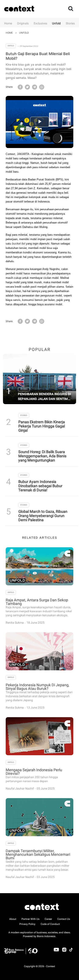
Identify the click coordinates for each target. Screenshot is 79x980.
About (12, 919)
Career (48, 919)
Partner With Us (30, 919)
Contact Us (63, 919)
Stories (70, 23)
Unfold (56, 23)
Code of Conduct (50, 924)
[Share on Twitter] (27, 87)
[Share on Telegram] (34, 87)
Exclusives (40, 23)
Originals (23, 23)
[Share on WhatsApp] (41, 87)
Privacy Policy (27, 924)
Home (8, 23)
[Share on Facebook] (20, 87)
